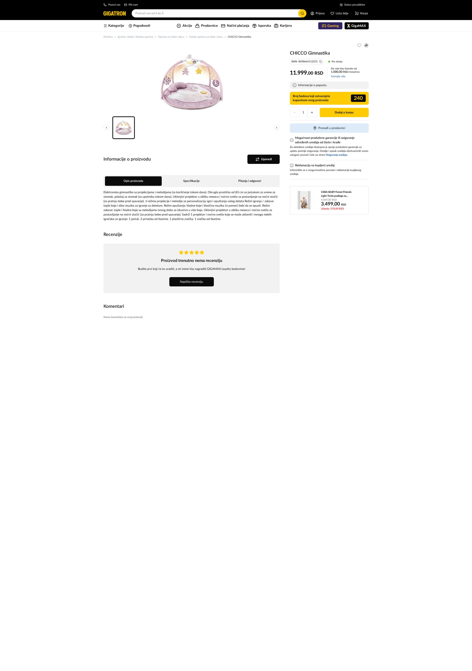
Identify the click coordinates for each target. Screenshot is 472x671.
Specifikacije (191, 180)
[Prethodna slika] (106, 128)
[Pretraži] (302, 13)
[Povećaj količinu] (312, 112)
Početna (108, 37)
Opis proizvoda (133, 180)
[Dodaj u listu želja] (359, 45)
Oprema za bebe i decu (171, 37)
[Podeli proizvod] (366, 45)
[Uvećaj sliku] (191, 82)
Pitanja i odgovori (249, 180)
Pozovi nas (114, 5)
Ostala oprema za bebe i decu (206, 37)
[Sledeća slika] (277, 128)
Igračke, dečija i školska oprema (135, 37)
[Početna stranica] (114, 13)
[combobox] (219, 13)
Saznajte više (338, 76)
